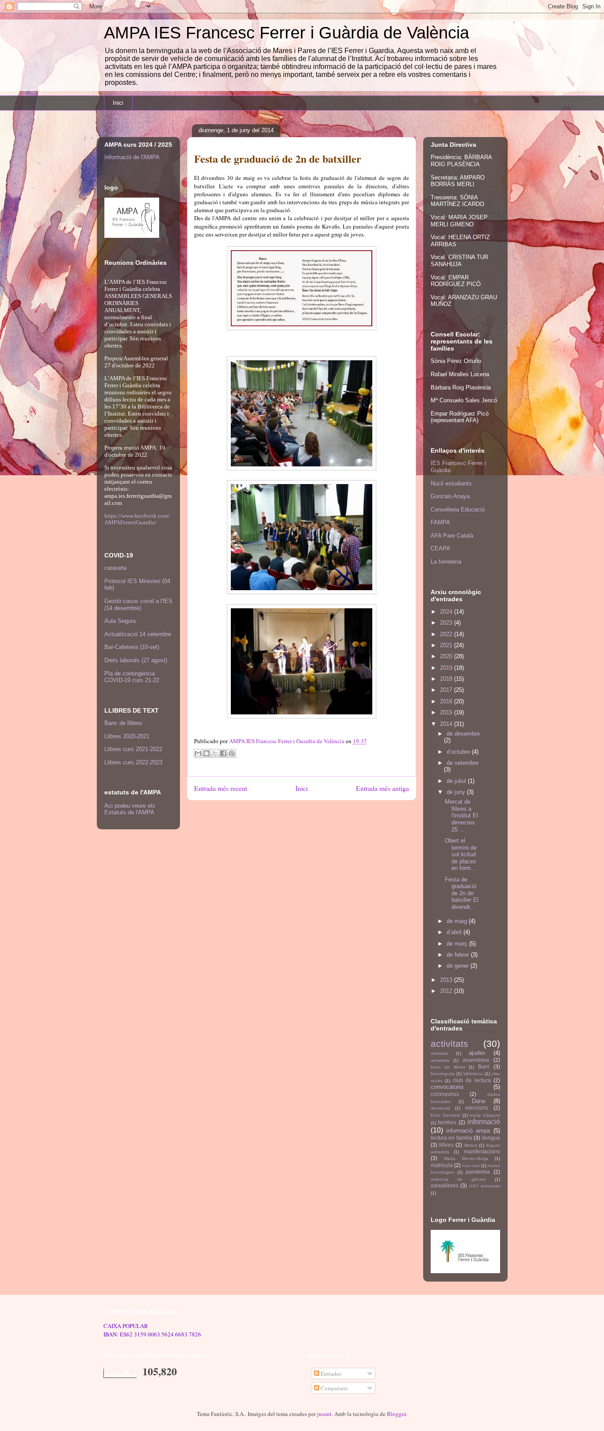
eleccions (476, 1107)
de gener (458, 965)
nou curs (471, 1165)
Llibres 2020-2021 (126, 736)
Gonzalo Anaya (450, 496)
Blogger (396, 1414)
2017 (447, 690)
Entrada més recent (220, 788)
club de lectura (472, 1080)
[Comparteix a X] (214, 753)
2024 (447, 611)
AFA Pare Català (452, 535)
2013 (447, 980)
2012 (447, 991)
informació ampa (468, 1130)
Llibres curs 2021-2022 (133, 749)
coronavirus (445, 1094)
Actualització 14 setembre (137, 634)
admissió (439, 1053)
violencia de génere (458, 1179)
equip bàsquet (485, 1115)
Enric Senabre (446, 1115)
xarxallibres (445, 1185)
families (447, 1122)
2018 (447, 678)
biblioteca (473, 1073)
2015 (447, 712)
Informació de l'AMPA (132, 157)
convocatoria (447, 1087)
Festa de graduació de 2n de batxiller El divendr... (461, 893)
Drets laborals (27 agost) (135, 660)
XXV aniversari (484, 1185)
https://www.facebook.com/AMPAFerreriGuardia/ (137, 519)
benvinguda (443, 1073)
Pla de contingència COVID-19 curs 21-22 (131, 677)
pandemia (478, 1172)
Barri (483, 1066)
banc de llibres (448, 1067)
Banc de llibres (123, 723)
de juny (457, 792)
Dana (478, 1101)
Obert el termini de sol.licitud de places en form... (461, 854)
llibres (446, 1145)
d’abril (455, 932)
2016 (447, 701)
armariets (440, 1060)
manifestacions (482, 1151)
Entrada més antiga (382, 788)
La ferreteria (446, 561)
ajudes (477, 1052)
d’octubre (459, 751)
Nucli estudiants (451, 483)
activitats (449, 1043)
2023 (447, 622)
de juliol (457, 781)
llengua (491, 1138)
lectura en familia (451, 1138)
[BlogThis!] (206, 753)
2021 (447, 645)
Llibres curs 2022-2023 (133, 762)
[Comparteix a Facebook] (223, 753)
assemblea (476, 1060)
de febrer (459, 954)
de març (458, 943)
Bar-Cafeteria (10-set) (131, 647)
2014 (447, 724)
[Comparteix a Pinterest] (231, 753)
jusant (324, 1414)
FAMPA (440, 522)
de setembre (462, 762)
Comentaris (333, 1388)
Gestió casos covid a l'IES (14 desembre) (138, 604)
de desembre (463, 733)
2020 (447, 656)
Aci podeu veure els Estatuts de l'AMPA (129, 809)
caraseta (115, 568)
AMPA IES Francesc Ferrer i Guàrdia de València (286, 32)
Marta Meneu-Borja (466, 1158)
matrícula (442, 1165)
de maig (458, 921)
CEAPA (440, 548)
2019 (447, 667)
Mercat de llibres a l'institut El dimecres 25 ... (461, 815)
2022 (447, 634)
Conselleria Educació (458, 509)
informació (483, 1122)
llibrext (470, 1145)
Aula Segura (120, 621)
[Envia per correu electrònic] (198, 753)
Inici (118, 102)
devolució (440, 1108)
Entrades (330, 1374)
